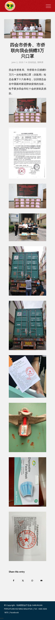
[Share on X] (22, 580)
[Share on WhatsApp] (32, 580)
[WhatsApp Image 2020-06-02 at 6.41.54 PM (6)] (27, 28)
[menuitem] (47, 6)
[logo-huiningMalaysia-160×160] (23, 6)
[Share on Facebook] (13, 580)
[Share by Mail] (41, 580)
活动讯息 (32, 62)
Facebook (14, 612)
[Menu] (47, 6)
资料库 (40, 62)
